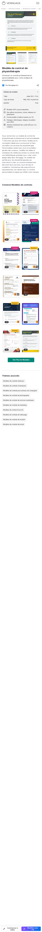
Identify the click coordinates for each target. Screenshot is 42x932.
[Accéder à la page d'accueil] (11, 3)
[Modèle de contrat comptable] (11, 314)
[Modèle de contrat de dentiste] (30, 231)
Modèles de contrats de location (14, 419)
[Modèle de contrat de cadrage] (11, 231)
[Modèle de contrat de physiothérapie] (30, 341)
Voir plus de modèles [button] (21, 360)
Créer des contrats (14, 8)
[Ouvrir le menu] (37, 3)
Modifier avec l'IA (32, 929)
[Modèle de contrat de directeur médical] (11, 259)
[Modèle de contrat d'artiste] (11, 203)
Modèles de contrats (29, 8)
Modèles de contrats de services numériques (18, 400)
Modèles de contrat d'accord (13, 410)
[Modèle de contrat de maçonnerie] (11, 341)
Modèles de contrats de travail (13, 424)
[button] (11, 929)
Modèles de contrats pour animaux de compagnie (20, 390)
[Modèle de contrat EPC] (30, 259)
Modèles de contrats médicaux (13, 381)
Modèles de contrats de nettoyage (15, 415)
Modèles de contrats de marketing (15, 405)
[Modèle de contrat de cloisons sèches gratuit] (11, 286)
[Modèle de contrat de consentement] (30, 314)
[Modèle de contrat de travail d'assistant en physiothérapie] (30, 286)
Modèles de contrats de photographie (16, 395)
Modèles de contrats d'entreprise (14, 386)
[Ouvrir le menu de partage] (37, 85)
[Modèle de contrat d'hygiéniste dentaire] (30, 203)
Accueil (3, 8)
